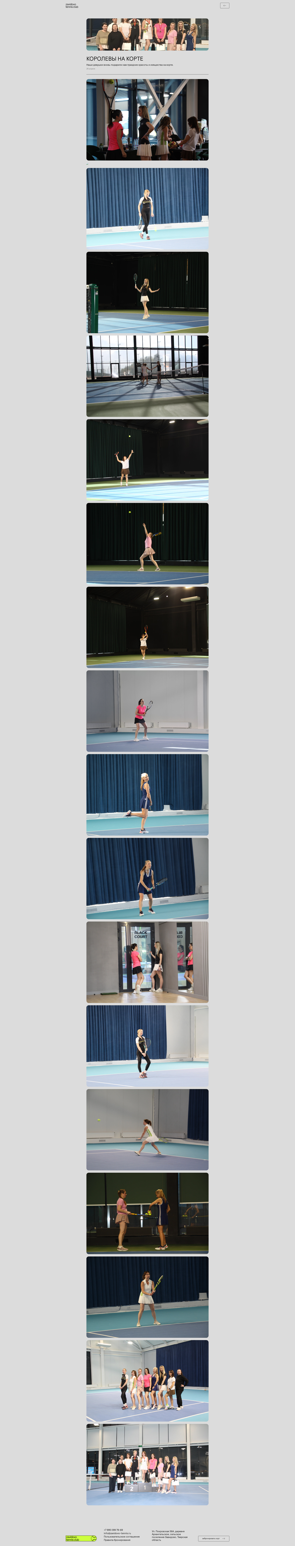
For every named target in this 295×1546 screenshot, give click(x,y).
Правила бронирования (117, 1539)
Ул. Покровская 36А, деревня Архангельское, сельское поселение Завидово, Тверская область (169, 1535)
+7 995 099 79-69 (113, 1529)
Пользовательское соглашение (122, 1536)
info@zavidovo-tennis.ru (117, 1533)
